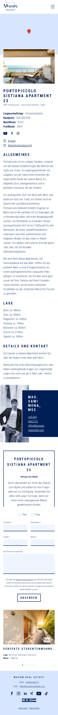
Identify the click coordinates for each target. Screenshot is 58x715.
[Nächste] (50, 66)
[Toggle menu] (53, 7)
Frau (37, 514)
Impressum (23, 708)
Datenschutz (34, 708)
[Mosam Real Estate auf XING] (31, 694)
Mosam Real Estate (29, 677)
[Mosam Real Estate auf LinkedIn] (25, 694)
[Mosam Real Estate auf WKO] (29, 701)
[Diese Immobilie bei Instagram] (20, 133)
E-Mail (6, 537)
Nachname (36, 522)
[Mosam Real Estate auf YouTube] (38, 694)
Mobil (34, 537)
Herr (25, 514)
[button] (29, 31)
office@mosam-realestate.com (32, 686)
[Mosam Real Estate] (10, 7)
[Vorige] (7, 66)
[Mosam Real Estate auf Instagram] (18, 694)
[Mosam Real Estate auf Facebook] (11, 694)
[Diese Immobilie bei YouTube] (7, 133)
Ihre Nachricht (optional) (13, 551)
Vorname (7, 522)
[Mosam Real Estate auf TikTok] (46, 694)
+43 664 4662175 (32, 682)
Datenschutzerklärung (25, 579)
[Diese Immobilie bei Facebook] (14, 133)
